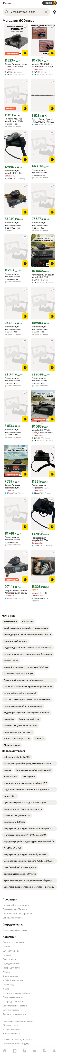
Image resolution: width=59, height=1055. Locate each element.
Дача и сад (8, 984)
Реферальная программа (15, 930)
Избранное (34, 1051)
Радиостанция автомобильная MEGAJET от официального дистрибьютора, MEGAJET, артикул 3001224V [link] (14, 327)
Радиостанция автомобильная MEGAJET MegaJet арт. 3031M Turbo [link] (43, 327)
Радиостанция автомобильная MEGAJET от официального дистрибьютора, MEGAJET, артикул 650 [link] (41, 223)
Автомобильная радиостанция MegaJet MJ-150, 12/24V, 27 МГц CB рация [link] (13, 486)
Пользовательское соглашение (18, 1021)
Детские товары (11, 1010)
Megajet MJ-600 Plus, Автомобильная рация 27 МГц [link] (43, 65)
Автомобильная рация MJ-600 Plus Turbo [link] (16, 65)
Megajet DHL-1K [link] (39, 593)
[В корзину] (25, 53)
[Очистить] (46, 12)
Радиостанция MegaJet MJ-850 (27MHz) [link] (40, 539)
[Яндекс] (25, 1043)
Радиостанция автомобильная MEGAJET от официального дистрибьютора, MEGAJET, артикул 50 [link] (42, 379)
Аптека (6, 972)
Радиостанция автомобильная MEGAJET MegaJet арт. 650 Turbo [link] (43, 171)
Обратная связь (10, 1025)
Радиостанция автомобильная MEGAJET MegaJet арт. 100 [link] (16, 430)
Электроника (9, 959)
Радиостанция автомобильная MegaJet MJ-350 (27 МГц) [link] (14, 223)
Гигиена (7, 955)
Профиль (54, 1051)
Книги (6, 989)
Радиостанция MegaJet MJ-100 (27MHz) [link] (40, 486)
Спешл (15, 1051)
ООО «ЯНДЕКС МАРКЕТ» (23, 1039)
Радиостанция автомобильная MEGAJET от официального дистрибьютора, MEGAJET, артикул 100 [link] (16, 379)
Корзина (44, 1051)
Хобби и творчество (13, 980)
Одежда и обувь (11, 963)
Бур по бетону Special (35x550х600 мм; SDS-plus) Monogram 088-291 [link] (43, 120)
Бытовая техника (11, 951)
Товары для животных (14, 1001)
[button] (54, 12)
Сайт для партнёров (13, 918)
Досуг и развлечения (13, 942)
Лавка (25, 1051)
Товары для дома (11, 968)
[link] (10, 621)
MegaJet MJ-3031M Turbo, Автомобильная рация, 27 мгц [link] (43, 431)
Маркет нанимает (11, 1029)
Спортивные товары (13, 997)
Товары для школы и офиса (16, 993)
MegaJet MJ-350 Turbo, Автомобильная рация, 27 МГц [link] (16, 591)
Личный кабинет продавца (16, 905)
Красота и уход (10, 976)
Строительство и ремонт (15, 1006)
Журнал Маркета (11, 1033)
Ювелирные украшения (14, 1014)
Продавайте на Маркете (15, 909)
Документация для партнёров (17, 913)
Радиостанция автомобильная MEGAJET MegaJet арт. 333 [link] (16, 538)
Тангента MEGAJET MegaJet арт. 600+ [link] (14, 120)
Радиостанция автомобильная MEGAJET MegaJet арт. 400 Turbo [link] (16, 275)
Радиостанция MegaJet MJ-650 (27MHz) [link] (13, 171)
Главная (5, 1051)
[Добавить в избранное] (25, 27)
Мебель (6, 946)
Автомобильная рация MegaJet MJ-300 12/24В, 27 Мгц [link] (43, 276)
